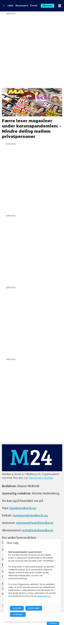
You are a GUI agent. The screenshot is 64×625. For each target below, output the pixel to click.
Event (33, 5)
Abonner (48, 5)
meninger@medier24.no (30, 515)
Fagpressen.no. (44, 596)
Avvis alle (17, 608)
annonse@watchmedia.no (34, 523)
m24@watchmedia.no (37, 530)
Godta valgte (33, 608)
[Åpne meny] (59, 6)
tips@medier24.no (23, 508)
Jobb (10, 5)
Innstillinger (53, 623)
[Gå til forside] (4, 5)
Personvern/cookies (41, 477)
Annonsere (21, 5)
